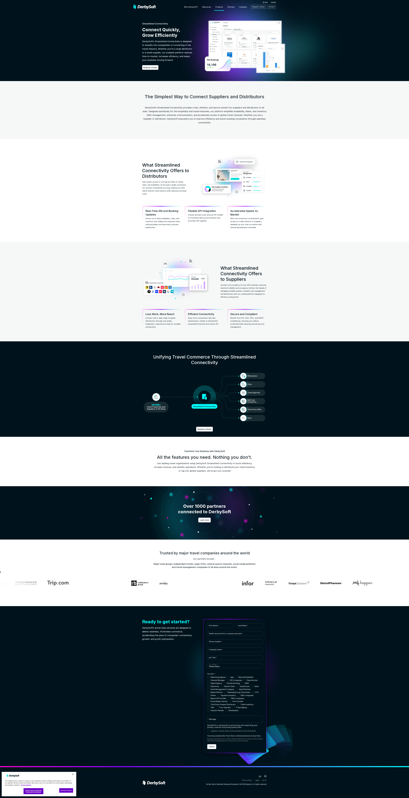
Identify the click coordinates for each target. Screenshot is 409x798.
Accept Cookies (66, 790)
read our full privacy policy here (227, 727)
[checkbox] (235, 694)
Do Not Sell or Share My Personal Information (222, 784)
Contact (272, 7)
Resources (206, 7)
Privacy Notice (26, 785)
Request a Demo (258, 7)
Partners (231, 7)
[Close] (73, 774)
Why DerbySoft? (191, 7)
